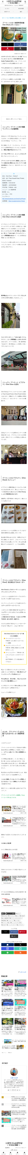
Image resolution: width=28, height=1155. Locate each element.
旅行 (4, 913)
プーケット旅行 (6, 922)
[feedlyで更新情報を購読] (7, 952)
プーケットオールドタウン (16, 918)
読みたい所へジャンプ (12, 119)
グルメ (19, 913)
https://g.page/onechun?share (16, 201)
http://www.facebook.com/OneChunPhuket (14, 199)
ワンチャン (12, 915)
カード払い (17, 920)
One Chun (5, 915)
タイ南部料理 (5, 918)
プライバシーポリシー (20, 1147)
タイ (18, 915)
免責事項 (7, 1147)
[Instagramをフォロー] (7, 948)
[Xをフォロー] (20, 944)
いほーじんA (14, 1078)
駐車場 (4, 920)
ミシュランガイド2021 (17, 922)
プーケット (10, 920)
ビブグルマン (21, 925)
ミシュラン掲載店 (11, 913)
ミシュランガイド (12, 925)
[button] (20, 49)
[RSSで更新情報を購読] (20, 952)
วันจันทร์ (23, 915)
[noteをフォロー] (20, 948)
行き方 (4, 925)
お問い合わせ (14, 1150)
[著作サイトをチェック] (7, 944)
